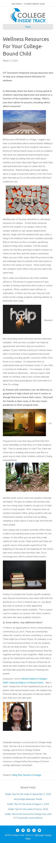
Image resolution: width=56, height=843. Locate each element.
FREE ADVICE (17, 4)
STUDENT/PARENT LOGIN (34, 4)
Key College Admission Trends (28, 799)
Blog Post (17, 774)
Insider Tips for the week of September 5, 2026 (28, 794)
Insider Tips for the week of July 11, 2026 (28, 809)
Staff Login (39, 835)
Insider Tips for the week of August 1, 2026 (28, 804)
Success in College (32, 774)
